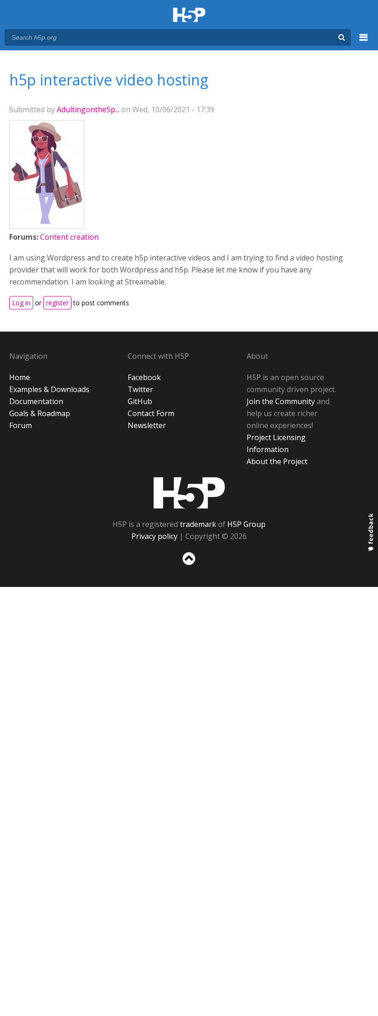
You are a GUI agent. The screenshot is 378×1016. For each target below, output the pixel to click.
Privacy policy (154, 536)
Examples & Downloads (49, 389)
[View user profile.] (47, 221)
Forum (20, 425)
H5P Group (246, 524)
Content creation (69, 237)
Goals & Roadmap (39, 413)
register (57, 302)
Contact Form (151, 413)
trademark (198, 524)
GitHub (140, 401)
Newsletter (147, 425)
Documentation (36, 401)
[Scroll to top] (189, 567)
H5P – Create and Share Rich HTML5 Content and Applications (189, 15)
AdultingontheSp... (88, 109)
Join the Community (281, 401)
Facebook (144, 377)
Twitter (140, 389)
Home (19, 377)
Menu (363, 42)
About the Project (277, 461)
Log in (21, 302)
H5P (189, 493)
